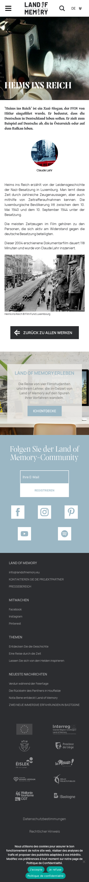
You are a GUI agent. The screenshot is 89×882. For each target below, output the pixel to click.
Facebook (15, 609)
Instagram (15, 616)
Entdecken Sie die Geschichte (28, 646)
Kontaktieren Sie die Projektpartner (36, 579)
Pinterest (15, 623)
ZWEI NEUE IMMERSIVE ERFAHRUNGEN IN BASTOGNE (44, 704)
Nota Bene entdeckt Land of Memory (33, 697)
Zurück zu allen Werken (47, 332)
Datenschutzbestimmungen (44, 819)
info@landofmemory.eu (24, 572)
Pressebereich (20, 586)
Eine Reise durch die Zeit (25, 653)
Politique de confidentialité (46, 875)
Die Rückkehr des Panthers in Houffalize (35, 690)
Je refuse (55, 869)
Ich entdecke (44, 411)
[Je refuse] (84, 861)
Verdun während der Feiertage (28, 683)
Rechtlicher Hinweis (44, 831)
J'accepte (36, 869)
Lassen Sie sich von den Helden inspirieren (36, 660)
